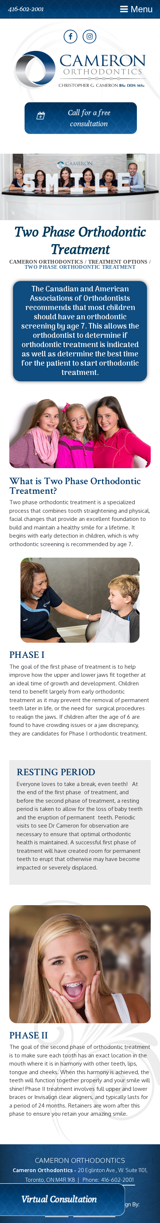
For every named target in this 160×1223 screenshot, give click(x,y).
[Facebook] (70, 36)
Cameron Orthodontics (46, 262)
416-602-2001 (26, 9)
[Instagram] (89, 36)
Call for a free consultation (89, 118)
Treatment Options (118, 262)
